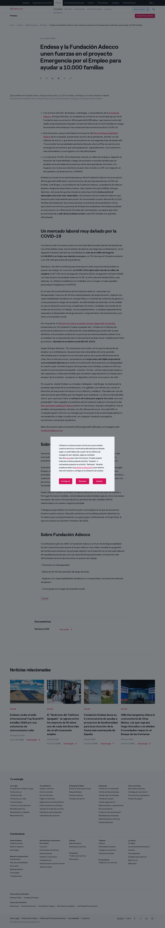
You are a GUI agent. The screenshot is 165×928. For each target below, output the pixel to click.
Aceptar (99, 481)
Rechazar (82, 481)
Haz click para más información (74, 458)
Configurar (65, 481)
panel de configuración (83, 468)
